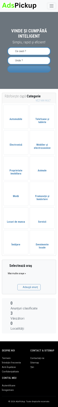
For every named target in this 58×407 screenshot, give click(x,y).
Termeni (6, 358)
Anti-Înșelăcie (9, 367)
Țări (32, 367)
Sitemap (34, 362)
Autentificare (8, 385)
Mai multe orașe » (17, 273)
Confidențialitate (10, 371)
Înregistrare (8, 390)
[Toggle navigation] (51, 6)
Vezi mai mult (43, 100)
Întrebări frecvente (11, 362)
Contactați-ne (37, 358)
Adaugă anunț (30, 287)
